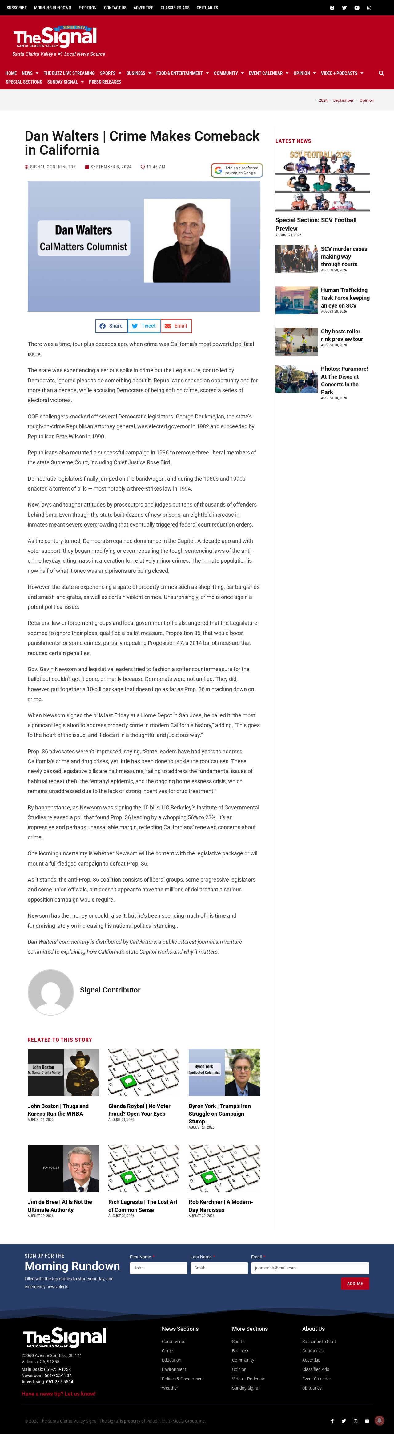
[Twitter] (344, 7)
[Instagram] (369, 7)
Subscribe (17, 7)
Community (226, 73)
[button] (381, 73)
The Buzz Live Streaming (69, 73)
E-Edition (88, 7)
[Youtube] (356, 7)
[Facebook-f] (332, 1421)
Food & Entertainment (179, 73)
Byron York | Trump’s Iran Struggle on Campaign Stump (220, 1114)
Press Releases (105, 82)
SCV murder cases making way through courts (344, 256)
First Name (141, 1256)
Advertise (143, 7)
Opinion (302, 73)
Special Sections (24, 82)
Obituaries (207, 7)
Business (136, 73)
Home (11, 73)
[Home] (311, 100)
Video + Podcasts (339, 73)
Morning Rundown (52, 7)
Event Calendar (266, 73)
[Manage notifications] (379, 1420)
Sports (107, 73)
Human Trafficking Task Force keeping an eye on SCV (345, 298)
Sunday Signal (62, 82)
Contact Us (115, 7)
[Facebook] (332, 7)
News (27, 73)
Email (257, 1256)
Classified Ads (175, 7)
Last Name (201, 1256)
